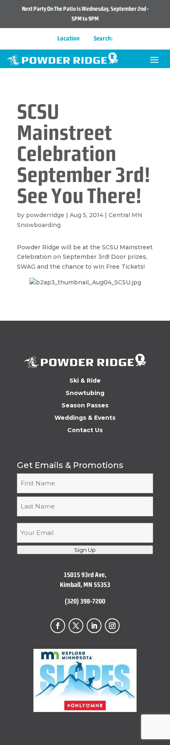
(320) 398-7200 (85, 601)
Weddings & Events (85, 418)
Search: (103, 38)
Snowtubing (85, 393)
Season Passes (85, 405)
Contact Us (85, 430)
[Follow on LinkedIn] (94, 625)
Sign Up (85, 549)
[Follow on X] (75, 625)
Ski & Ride (85, 381)
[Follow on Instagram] (112, 625)
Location (68, 38)
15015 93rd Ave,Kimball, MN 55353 (85, 580)
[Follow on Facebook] (57, 625)
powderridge (45, 215)
